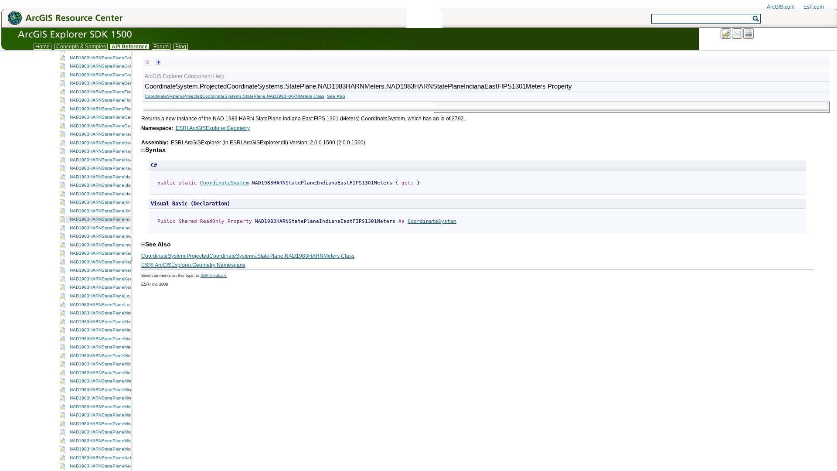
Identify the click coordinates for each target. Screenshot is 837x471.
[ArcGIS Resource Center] (84, 17)
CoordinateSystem (224, 183)
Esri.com (813, 7)
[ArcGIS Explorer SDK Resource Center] (58, 38)
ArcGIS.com (781, 7)
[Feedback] (726, 34)
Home (42, 46)
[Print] (749, 34)
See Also (336, 96)
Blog (180, 46)
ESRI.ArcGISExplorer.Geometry (213, 128)
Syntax (155, 149)
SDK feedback (214, 275)
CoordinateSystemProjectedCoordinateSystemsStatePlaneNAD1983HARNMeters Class (234, 96)
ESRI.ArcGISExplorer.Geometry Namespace (193, 265)
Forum (161, 46)
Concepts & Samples (81, 46)
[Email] (737, 34)
